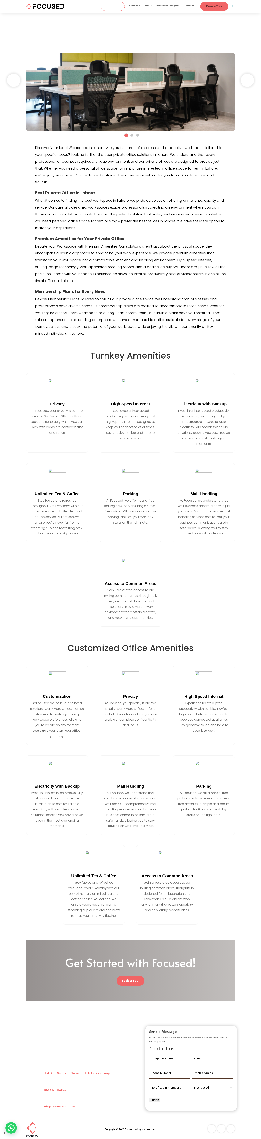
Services (134, 5)
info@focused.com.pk (59, 1106)
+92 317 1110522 (55, 1090)
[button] (11, 1128)
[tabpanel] (130, 92)
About (148, 5)
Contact (189, 5)
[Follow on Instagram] (221, 1129)
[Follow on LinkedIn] (231, 1129)
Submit (155, 1100)
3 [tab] (137, 135)
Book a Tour (214, 6)
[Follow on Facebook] (212, 1129)
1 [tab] (126, 135)
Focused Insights (167, 5)
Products (113, 6)
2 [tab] (132, 135)
